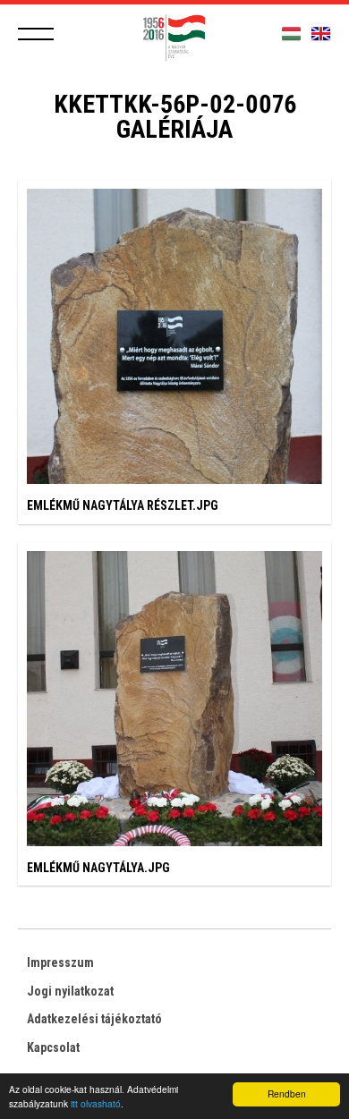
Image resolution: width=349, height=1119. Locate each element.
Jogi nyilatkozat (70, 991)
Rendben (287, 1093)
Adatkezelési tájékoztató (94, 1019)
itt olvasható (96, 1103)
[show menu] (36, 34)
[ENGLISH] (321, 34)
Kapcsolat (53, 1047)
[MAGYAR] (291, 34)
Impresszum (60, 962)
